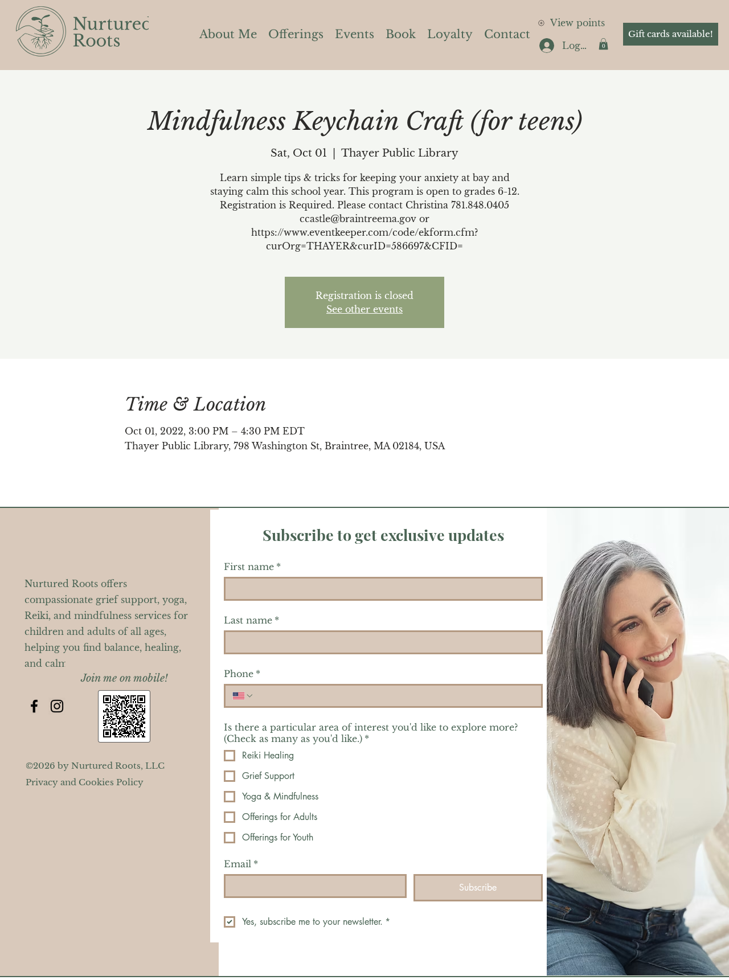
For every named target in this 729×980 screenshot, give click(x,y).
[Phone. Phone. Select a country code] (243, 695)
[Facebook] (34, 706)
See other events (364, 309)
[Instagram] (56, 706)
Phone (242, 673)
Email (241, 864)
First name (252, 566)
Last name (251, 620)
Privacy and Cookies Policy (85, 782)
